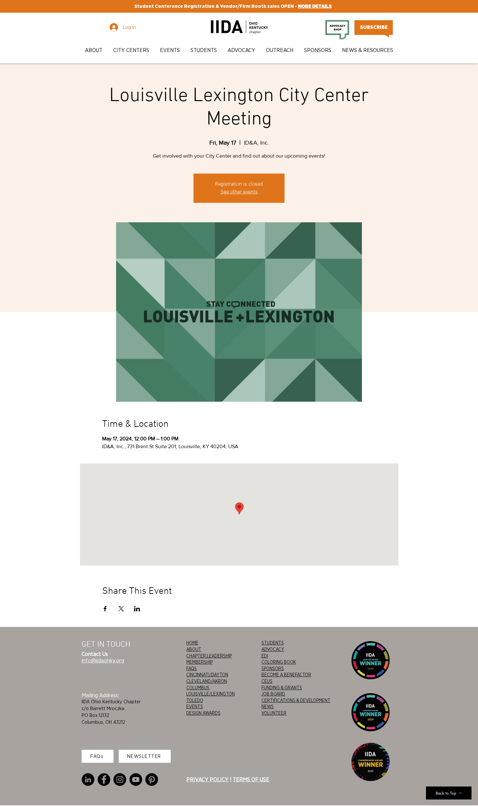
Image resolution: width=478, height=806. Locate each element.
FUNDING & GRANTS (281, 687)
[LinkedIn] (88, 779)
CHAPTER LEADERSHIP (209, 655)
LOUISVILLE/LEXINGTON (210, 693)
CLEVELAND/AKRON (206, 681)
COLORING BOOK (278, 662)
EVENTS (194, 706)
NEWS (267, 706)
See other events (239, 192)
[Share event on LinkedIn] (137, 608)
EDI (264, 655)
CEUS (266, 681)
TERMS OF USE (251, 779)
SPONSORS (272, 668)
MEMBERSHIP (199, 662)
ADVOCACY (272, 649)
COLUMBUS (197, 687)
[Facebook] (104, 779)
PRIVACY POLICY (207, 779)
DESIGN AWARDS (203, 713)
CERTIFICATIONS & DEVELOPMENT (295, 700)
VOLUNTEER (273, 713)
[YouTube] (135, 779)
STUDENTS (272, 642)
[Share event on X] (121, 608)
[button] (94, 50)
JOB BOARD (273, 693)
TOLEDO (194, 700)
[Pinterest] (151, 779)
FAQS (191, 668)
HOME (192, 642)
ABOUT (193, 649)
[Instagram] (119, 779)
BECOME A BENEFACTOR (286, 674)
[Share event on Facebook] (105, 608)
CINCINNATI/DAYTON (207, 674)
